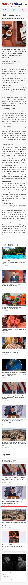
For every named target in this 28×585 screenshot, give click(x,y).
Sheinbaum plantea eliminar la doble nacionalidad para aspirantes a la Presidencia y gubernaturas (13, 420)
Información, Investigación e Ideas (12, 6)
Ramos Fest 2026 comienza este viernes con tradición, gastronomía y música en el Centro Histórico (13, 546)
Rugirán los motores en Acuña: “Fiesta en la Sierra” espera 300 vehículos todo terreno (14, 443)
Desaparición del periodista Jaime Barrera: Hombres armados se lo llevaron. (12, 285)
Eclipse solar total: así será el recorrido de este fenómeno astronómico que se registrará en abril (14, 374)
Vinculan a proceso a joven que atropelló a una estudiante (11, 308)
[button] (26, 4)
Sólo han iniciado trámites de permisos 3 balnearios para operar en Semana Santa (14, 262)
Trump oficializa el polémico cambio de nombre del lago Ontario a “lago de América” (14, 397)
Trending (11, 63)
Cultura (5, 63)
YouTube (8, 576)
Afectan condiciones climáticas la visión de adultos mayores (12, 351)
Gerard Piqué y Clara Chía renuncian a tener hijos (14, 329)
